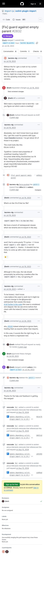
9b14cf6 (39, 417)
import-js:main (8, 43)
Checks (38, 51)
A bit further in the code (13, 304)
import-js (9, 11)
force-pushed (24, 184)
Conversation (11, 51)
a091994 (39, 454)
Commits (26, 51)
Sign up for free (12, 484)
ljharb (4, 40)
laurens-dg (12, 58)
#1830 (10, 326)
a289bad (39, 472)
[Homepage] (22, 4)
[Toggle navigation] (3, 3)
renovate (10, 407)
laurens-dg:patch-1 (27, 43)
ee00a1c (39, 175)
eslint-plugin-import (25, 11)
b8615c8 (39, 435)
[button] (38, 58)
